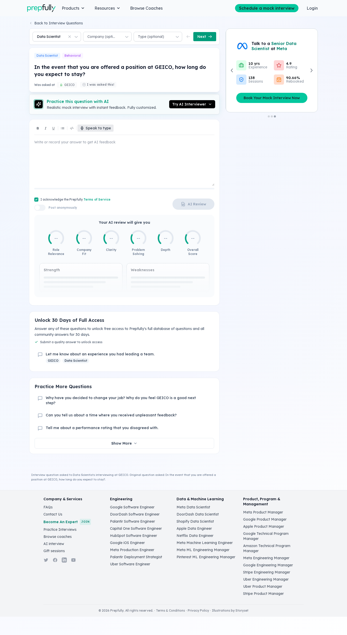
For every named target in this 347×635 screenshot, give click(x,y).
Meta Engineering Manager (266, 558)
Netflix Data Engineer (195, 535)
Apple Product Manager (263, 526)
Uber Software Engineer (130, 564)
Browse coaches (57, 536)
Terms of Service (97, 199)
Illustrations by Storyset (230, 610)
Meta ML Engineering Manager (203, 550)
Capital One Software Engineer (136, 528)
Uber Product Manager (262, 586)
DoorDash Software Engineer (135, 514)
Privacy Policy (198, 610)
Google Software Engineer (132, 507)
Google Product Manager (265, 519)
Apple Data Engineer (194, 528)
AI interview (53, 543)
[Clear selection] (70, 37)
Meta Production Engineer (132, 550)
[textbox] (124, 149)
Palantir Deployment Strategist (136, 557)
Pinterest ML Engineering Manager (206, 557)
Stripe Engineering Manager (266, 572)
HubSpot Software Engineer (133, 535)
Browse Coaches (146, 8)
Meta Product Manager (263, 512)
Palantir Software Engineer (132, 521)
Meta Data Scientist (193, 507)
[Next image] (311, 70)
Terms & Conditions (170, 610)
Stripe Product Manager (263, 593)
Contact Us (52, 514)
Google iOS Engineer (127, 542)
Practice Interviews (59, 529)
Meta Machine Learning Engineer (205, 542)
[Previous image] (232, 70)
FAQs (48, 507)
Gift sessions (54, 551)
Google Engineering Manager (268, 565)
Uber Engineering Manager (266, 579)
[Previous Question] (188, 36)
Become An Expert (66, 522)
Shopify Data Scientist (195, 521)
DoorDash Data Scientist (198, 514)
